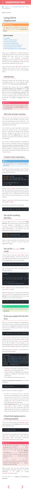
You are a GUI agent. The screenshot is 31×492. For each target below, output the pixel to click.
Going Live (7, 6)
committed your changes (19, 92)
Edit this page (7, 12)
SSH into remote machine (10, 40)
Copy (27, 176)
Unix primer (6, 310)
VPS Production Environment (18, 6)
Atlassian (20, 97)
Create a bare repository (10, 41)
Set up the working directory (11, 43)
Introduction (7, 38)
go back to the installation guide (19, 84)
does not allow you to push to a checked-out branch (15, 144)
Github (13, 97)
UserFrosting (15, 2)
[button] (2, 2)
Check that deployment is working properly (15, 48)
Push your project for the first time (12, 46)
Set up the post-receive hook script (13, 45)
